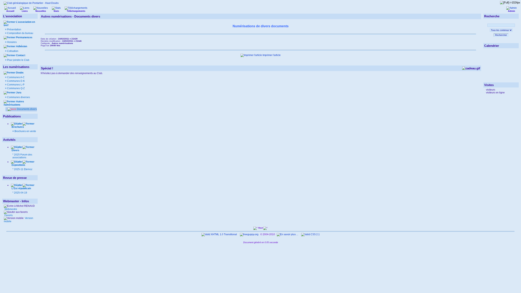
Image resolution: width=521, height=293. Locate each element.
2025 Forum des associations (22, 156)
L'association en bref (19, 24)
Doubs (20, 72)
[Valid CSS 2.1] (310, 234)
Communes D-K (16, 81)
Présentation (14, 29)
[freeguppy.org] (249, 234)
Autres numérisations (14, 103)
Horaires (12, 42)
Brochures (18, 127)
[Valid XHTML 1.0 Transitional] (219, 234)
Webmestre (10, 209)
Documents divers (26, 109)
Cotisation (12, 51)
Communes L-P (15, 84)
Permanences (24, 37)
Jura (18, 92)
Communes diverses (18, 97)
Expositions (18, 165)
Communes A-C (16, 77)
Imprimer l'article (271, 55)
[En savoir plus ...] (288, 234)
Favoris (8, 215)
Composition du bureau (20, 33)
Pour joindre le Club (18, 60)
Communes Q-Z (16, 88)
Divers (15, 150)
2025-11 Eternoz (23, 169)
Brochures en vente (25, 131)
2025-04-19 (20, 192)
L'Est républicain (21, 188)
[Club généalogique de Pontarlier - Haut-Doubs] (31, 3)
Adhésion (21, 46)
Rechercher (501, 35)
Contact (20, 55)
